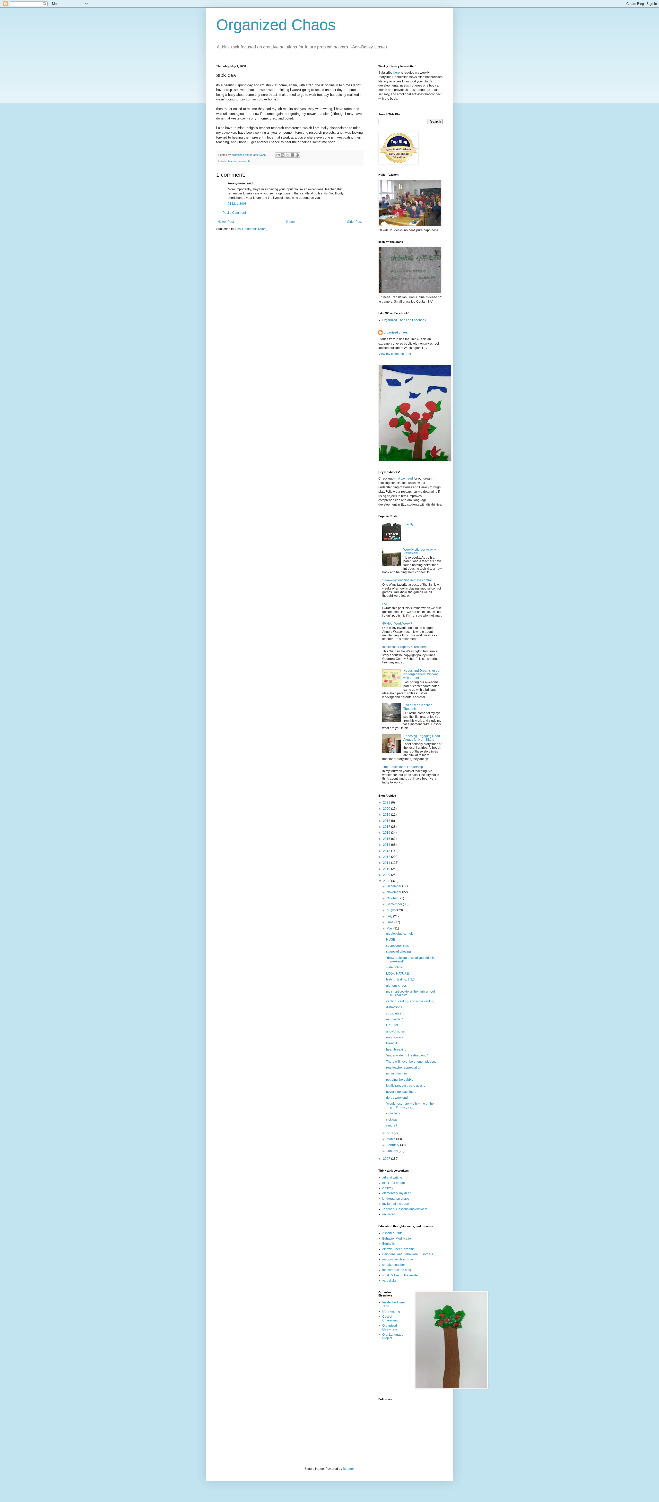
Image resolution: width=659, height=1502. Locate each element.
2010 (387, 869)
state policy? (395, 967)
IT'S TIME (392, 1025)
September (395, 904)
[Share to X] (287, 155)
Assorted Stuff (392, 1233)
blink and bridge (393, 1183)
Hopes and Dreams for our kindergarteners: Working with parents (421, 674)
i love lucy (393, 1113)
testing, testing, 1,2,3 (400, 979)
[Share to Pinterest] (297, 155)
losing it (391, 1043)
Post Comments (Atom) (251, 229)
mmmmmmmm (396, 1073)
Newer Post (226, 222)
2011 (387, 863)
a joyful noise (395, 1031)
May (390, 928)
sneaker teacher (393, 1265)
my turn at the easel (396, 1204)
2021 (387, 802)
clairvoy (387, 1188)
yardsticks (389, 1280)
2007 (387, 1158)
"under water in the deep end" (407, 1055)
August (392, 910)
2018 (387, 821)
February (393, 1145)
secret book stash (398, 946)
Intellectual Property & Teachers (404, 647)
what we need (403, 478)
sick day (391, 1119)
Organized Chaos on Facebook (404, 320)
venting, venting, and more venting (410, 1001)
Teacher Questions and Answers (404, 1209)
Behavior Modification (397, 1238)
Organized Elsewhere (389, 1327)
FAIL (385, 604)
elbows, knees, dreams (398, 1249)
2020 (387, 808)
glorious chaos (396, 985)
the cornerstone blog (396, 1270)
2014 (387, 845)
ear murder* (394, 1019)
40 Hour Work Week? (397, 623)
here (396, 72)
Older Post (354, 222)
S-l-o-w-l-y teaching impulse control (407, 580)
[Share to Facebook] (292, 155)
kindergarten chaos (395, 1198)
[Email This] (277, 155)
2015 (387, 839)
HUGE (390, 939)
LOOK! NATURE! (398, 973)
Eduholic (388, 1243)
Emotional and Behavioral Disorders (407, 1254)
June (390, 922)
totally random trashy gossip (405, 1085)
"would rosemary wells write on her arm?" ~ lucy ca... (410, 1105)
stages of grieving (398, 951)
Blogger (348, 1469)
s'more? (391, 1125)
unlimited (388, 1214)
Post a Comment (234, 213)
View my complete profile (395, 354)
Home (290, 222)
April (390, 1133)
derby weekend (397, 1097)
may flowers (394, 1037)
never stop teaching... (401, 1092)
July (390, 916)
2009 (387, 875)
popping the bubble (399, 1079)
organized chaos (396, 332)
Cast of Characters (390, 1318)
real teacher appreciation (403, 1067)
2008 (387, 881)
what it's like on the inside (400, 1275)
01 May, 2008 (237, 204)
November (394, 892)
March (391, 1139)
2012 (387, 857)
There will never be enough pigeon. (411, 1061)
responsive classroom (397, 1259)
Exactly (408, 524)
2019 (387, 814)
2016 (387, 832)
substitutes (393, 1013)
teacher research (239, 161)
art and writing (392, 1177)
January (393, 1151)
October (392, 898)
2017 (387, 827)
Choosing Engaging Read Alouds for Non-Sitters (421, 737)
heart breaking (396, 1049)
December (394, 886)
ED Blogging (391, 1311)
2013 (387, 851)
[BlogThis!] (282, 155)
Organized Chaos (276, 24)
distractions (394, 1007)
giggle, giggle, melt (399, 933)
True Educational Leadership (402, 767)
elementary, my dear (396, 1193)
